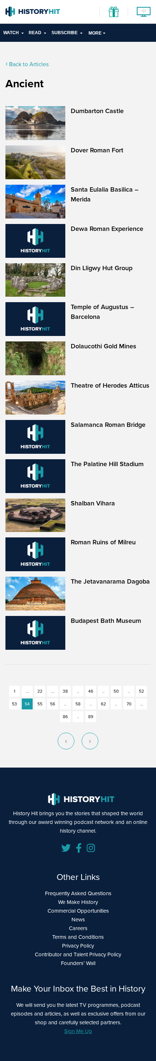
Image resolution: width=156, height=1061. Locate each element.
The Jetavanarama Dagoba (110, 581)
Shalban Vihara (93, 503)
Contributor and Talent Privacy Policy (78, 954)
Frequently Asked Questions (78, 893)
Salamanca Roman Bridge (108, 424)
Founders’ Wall (78, 963)
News (78, 920)
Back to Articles (28, 64)
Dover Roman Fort (97, 150)
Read (35, 32)
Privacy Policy (78, 946)
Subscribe (65, 32)
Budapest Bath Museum (106, 620)
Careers (78, 928)
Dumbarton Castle (97, 111)
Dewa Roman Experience (107, 228)
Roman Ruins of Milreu (103, 542)
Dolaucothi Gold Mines (103, 346)
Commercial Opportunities (78, 911)
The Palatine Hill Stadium (107, 464)
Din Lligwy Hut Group (101, 268)
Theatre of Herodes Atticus (110, 385)
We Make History (78, 902)
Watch (11, 32)
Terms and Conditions (78, 937)
